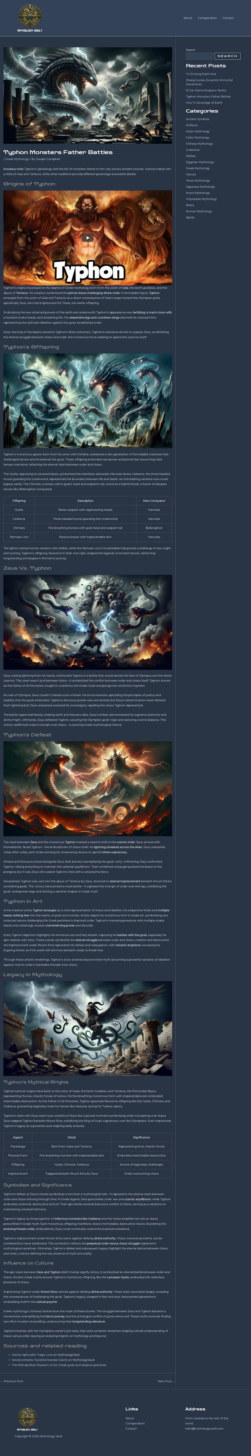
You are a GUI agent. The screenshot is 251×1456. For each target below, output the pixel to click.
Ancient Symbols (197, 119)
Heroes (191, 174)
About (130, 1418)
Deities (191, 156)
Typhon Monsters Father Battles (208, 96)
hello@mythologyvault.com (204, 1428)
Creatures (193, 149)
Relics (190, 205)
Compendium (135, 1423)
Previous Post (11, 1381)
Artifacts (192, 125)
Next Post (166, 1381)
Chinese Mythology (199, 143)
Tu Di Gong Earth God (201, 74)
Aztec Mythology (198, 131)
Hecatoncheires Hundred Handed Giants (40, 1360)
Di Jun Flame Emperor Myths (206, 90)
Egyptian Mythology (200, 162)
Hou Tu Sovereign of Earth (204, 102)
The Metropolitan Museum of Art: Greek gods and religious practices (59, 1365)
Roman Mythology (199, 211)
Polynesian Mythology (201, 199)
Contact (131, 1428)
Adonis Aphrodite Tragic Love (32, 1354)
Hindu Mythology (198, 180)
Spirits (190, 217)
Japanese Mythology (200, 186)
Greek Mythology (17, 159)
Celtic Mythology (198, 137)
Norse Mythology (198, 193)
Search (190, 50)
